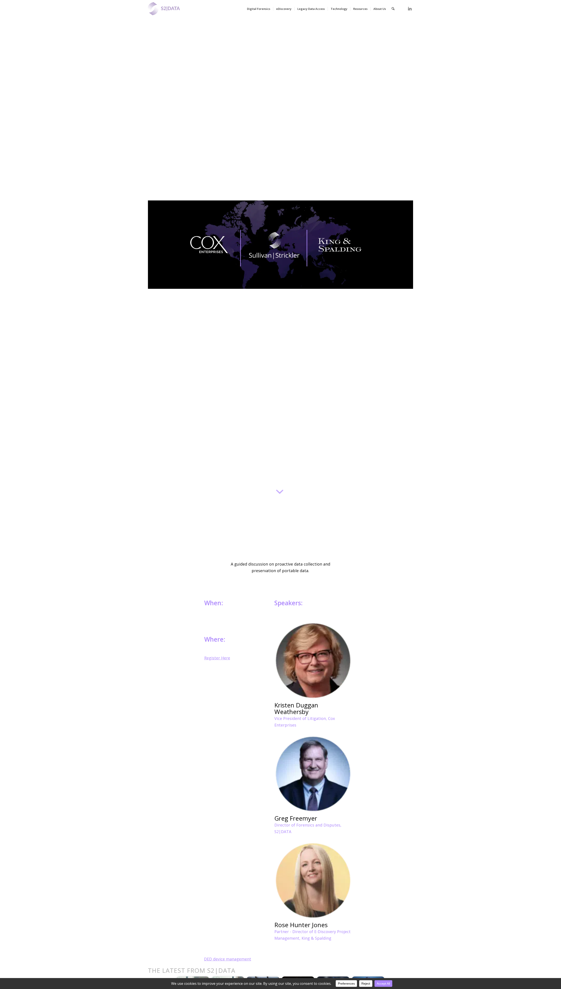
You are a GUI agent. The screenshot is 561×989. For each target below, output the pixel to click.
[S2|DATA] (171, 11)
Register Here (217, 658)
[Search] (393, 9)
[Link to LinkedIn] (410, 8)
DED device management (227, 959)
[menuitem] (258, 9)
